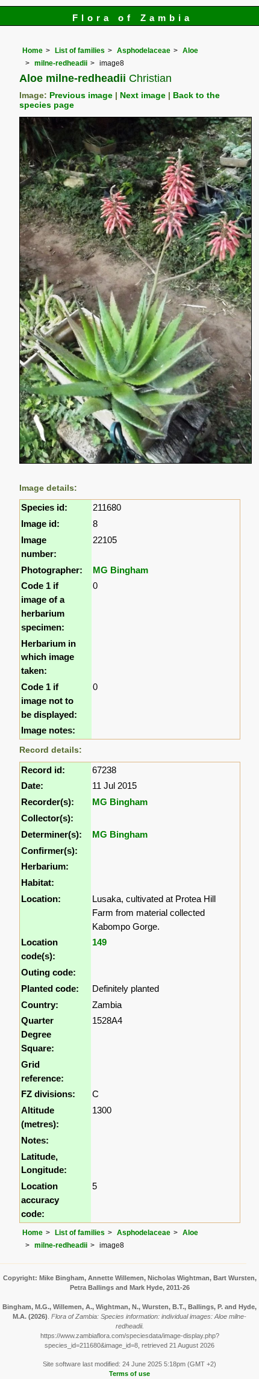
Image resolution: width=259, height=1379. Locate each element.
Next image (143, 95)
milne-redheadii (60, 63)
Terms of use (129, 1373)
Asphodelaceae (143, 50)
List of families (80, 50)
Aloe (190, 50)
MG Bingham (120, 570)
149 (99, 942)
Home (32, 50)
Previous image (81, 95)
